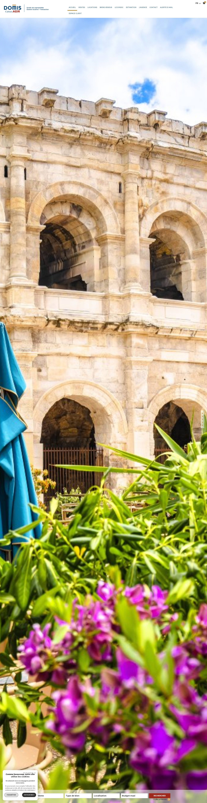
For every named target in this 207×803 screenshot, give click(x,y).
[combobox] (50, 795)
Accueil (72, 7)
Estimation (131, 7)
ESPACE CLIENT (75, 13)
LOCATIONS (92, 7)
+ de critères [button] (160, 799)
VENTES (81, 7)
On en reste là (28, 773)
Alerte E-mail (166, 7)
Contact (154, 7)
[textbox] (78, 796)
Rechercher (160, 796)
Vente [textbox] (41, 796)
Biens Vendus (106, 7)
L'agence (143, 7)
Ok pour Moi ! (29, 795)
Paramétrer (11, 795)
